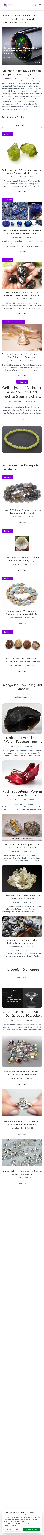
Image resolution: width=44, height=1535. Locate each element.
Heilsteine (10, 44)
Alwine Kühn (16, 299)
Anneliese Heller (16, 177)
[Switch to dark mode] (36, 5)
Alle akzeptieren (31, 1529)
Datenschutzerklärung (10, 1525)
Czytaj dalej (22, 420)
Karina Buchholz (10, 57)
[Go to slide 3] (39, 62)
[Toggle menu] (40, 5)
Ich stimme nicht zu (12, 1529)
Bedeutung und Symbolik (13, 322)
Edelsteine (7, 200)
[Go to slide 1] (35, 62)
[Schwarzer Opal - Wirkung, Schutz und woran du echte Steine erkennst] (22, 46)
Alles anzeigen (22, 125)
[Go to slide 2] (37, 62)
